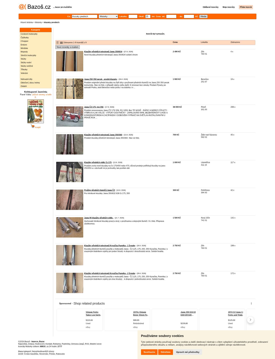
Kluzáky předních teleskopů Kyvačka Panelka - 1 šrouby (109, 246)
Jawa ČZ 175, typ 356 (93, 107)
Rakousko (60, 354)
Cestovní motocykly (29, 34)
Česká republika (31, 354)
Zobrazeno (235, 42)
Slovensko (43, 354)
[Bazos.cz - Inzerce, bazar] (35, 9)
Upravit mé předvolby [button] (187, 352)
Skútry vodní (26, 62)
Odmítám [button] (165, 352)
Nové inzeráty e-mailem (67, 47)
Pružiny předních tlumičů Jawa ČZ (99, 190)
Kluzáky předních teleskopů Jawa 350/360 (103, 135)
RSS (87, 344)
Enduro (24, 45)
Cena (175, 42)
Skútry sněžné (27, 66)
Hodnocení (40, 344)
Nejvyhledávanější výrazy (43, 351)
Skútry (23, 59)
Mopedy (24, 52)
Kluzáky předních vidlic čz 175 (98, 162)
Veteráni (24, 73)
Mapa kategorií (24, 351)
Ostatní (24, 86)
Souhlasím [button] (149, 352)
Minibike (24, 48)
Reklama (57, 344)
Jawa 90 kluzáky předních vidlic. (98, 218)
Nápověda (22, 344)
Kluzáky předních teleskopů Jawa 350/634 (103, 51)
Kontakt (49, 344)
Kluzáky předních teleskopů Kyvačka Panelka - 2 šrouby (109, 273)
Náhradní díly (26, 79)
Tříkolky (24, 69)
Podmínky (66, 344)
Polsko (52, 354)
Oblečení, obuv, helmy (30, 83)
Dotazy (31, 344)
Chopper (24, 41)
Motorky (38, 22)
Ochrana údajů (77, 344)
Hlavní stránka (27, 22)
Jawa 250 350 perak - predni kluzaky (100, 79)
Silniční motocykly (28, 55)
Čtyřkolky (25, 38)
